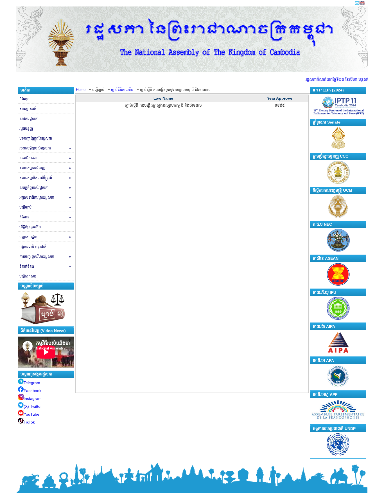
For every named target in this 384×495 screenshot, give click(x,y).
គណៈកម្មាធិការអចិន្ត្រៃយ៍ (45, 178)
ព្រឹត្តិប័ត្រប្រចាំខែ (30, 227)
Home (80, 90)
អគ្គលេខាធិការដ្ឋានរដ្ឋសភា (45, 197)
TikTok (29, 422)
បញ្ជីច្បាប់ (45, 207)
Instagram (33, 398)
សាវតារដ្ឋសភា (29, 119)
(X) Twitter (33, 406)
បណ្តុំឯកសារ (27, 276)
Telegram (32, 382)
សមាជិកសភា (45, 158)
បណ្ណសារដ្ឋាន (45, 237)
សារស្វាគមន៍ (27, 109)
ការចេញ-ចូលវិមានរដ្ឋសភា (45, 256)
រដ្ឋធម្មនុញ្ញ (26, 128)
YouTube (31, 414)
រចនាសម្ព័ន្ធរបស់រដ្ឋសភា (45, 148)
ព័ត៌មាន (45, 217)
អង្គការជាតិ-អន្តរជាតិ (32, 247)
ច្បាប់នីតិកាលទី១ (122, 90)
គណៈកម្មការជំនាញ (45, 168)
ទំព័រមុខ (24, 99)
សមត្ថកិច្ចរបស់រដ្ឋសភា (45, 187)
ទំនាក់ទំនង (45, 266)
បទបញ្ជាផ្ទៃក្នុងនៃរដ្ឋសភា (35, 138)
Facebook (32, 390)
